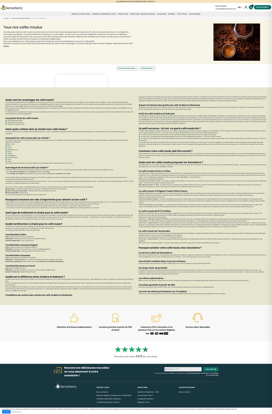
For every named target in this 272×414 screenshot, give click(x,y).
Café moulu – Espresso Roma (148, 223)
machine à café (39, 202)
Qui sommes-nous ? (145, 395)
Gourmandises (194, 14)
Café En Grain (123, 14)
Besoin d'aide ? (221, 6)
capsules (10, 110)
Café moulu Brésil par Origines (149, 199)
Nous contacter (102, 392)
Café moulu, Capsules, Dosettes (142, 14)
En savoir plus (16, 412)
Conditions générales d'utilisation (197, 373)
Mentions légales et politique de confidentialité (113, 395)
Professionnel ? (262, 7)
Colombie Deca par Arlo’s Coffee (149, 181)
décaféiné (184, 177)
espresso (176, 121)
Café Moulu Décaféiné (126, 68)
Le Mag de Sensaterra (146, 399)
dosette (205, 243)
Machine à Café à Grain (81, 14)
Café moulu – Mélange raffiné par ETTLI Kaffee (154, 219)
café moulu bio (150, 131)
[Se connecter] (246, 7)
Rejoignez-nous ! (144, 402)
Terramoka (167, 235)
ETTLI (152, 213)
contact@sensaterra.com (225, 9)
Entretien (171, 14)
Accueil (6, 18)
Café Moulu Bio (146, 68)
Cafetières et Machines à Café (104, 14)
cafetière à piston (44, 249)
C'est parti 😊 (210, 369)
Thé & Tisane (182, 14)
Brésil (75, 289)
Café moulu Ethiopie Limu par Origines (151, 205)
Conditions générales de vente (107, 402)
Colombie (162, 167)
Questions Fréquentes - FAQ (148, 392)
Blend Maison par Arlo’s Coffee (149, 185)
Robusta (146, 120)
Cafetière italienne (20, 259)
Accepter (6, 412)
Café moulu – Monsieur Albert (148, 239)
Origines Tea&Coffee (146, 193)
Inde (14, 291)
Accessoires (161, 14)
